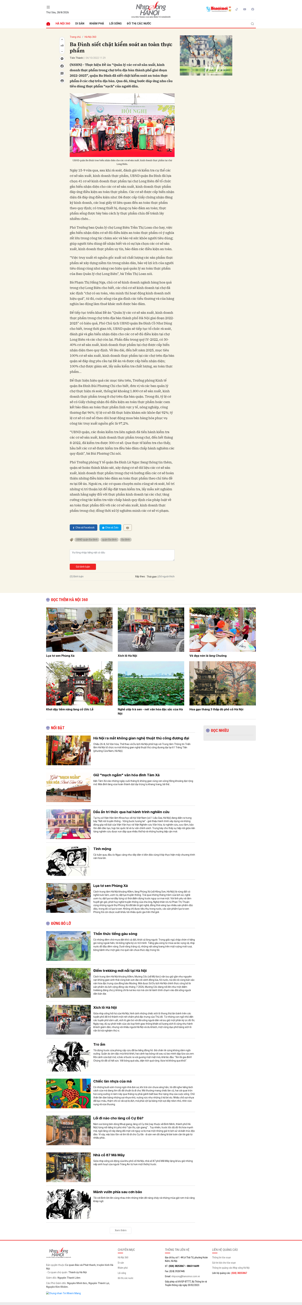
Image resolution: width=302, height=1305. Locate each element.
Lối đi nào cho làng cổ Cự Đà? (118, 1118)
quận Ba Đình (109, 539)
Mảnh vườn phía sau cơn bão (117, 1192)
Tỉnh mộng (102, 849)
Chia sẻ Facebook (85, 527)
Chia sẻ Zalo (111, 527)
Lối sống (115, 23)
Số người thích (167, 576)
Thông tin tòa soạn (221, 1257)
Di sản (79, 23)
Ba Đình (125, 539)
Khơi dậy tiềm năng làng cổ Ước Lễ (70, 709)
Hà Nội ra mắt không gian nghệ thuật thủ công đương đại (141, 738)
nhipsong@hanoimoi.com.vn (185, 1276)
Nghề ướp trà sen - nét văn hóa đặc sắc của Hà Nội (150, 711)
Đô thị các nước (139, 23)
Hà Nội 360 (63, 23)
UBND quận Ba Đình (87, 539)
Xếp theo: (140, 576)
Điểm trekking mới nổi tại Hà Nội (120, 971)
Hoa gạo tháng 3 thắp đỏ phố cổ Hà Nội (216, 709)
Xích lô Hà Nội (127, 655)
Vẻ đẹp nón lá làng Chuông (207, 655)
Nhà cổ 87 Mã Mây (109, 1155)
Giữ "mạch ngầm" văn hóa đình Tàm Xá (126, 775)
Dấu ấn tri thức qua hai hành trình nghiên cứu (131, 812)
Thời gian (152, 576)
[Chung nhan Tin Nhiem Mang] (63, 1293)
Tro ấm (99, 1044)
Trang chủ (75, 36)
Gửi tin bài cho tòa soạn (224, 1262)
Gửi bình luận (83, 566)
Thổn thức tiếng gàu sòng (115, 934)
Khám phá (96, 23)
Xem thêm (121, 1230)
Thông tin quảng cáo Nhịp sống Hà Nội (231, 1267)
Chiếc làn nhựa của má (112, 1081)
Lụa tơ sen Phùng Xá (60, 655)
